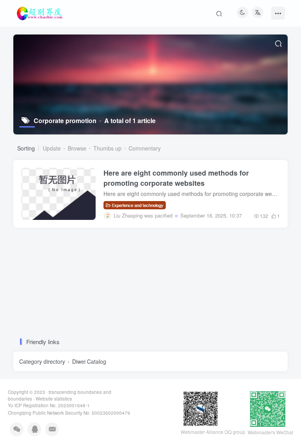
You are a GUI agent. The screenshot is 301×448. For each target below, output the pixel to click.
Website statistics (54, 398)
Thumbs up (107, 148)
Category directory (42, 361)
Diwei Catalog (89, 361)
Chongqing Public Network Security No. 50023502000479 (69, 413)
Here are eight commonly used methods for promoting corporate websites (176, 178)
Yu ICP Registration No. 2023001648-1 (49, 405)
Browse (77, 148)
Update (52, 148)
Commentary (145, 148)
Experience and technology (137, 205)
